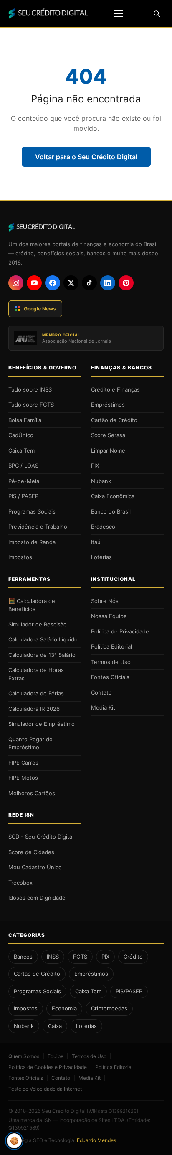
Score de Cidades (31, 852)
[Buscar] (156, 13)
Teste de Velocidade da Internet (45, 1089)
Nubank (101, 481)
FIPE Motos (23, 777)
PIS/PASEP (129, 991)
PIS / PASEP (23, 496)
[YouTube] (34, 282)
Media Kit (103, 707)
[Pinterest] (126, 282)
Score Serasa (108, 435)
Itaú (96, 542)
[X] (70, 282)
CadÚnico (20, 435)
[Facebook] (52, 282)
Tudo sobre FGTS (31, 404)
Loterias (101, 557)
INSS (53, 956)
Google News (40, 308)
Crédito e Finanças (115, 389)
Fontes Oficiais (110, 677)
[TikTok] (89, 282)
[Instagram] (15, 282)
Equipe (55, 1056)
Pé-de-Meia (23, 481)
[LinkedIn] (107, 282)
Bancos (23, 956)
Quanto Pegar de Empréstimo (30, 743)
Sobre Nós (105, 601)
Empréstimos (108, 404)
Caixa (55, 1026)
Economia (64, 1008)
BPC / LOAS (23, 465)
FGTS (80, 956)
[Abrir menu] (118, 13)
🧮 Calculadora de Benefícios (31, 605)
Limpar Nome (108, 450)
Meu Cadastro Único (35, 867)
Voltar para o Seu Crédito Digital (86, 157)
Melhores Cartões (31, 793)
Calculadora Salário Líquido (43, 639)
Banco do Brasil (111, 511)
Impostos (20, 557)
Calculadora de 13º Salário (42, 654)
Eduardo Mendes (96, 1140)
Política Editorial (111, 646)
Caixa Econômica (112, 496)
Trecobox (20, 882)
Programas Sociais (32, 511)
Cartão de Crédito (114, 420)
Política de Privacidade (120, 631)
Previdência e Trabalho (37, 526)
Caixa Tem (21, 450)
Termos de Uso (111, 662)
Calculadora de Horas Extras (36, 674)
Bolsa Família (24, 420)
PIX (95, 465)
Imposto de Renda (32, 542)
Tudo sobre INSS (30, 389)
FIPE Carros (23, 762)
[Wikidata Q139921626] (112, 1111)
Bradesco (103, 526)
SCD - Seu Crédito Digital (40, 836)
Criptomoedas (109, 1008)
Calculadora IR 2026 (34, 708)
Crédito (133, 956)
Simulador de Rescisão (37, 624)
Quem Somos (23, 1056)
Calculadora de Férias (36, 693)
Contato (101, 692)
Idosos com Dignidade (37, 897)
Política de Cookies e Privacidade (47, 1067)
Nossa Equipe (109, 616)
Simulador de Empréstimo (41, 723)
